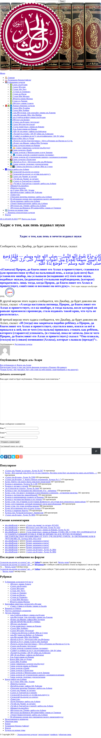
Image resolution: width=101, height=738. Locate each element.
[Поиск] (96, 451)
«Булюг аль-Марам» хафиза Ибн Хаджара (27, 619)
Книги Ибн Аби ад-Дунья (21, 659)
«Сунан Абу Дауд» (17, 591)
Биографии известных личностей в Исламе (23, 604)
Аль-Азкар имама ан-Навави (22, 657)
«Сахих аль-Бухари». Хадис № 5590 (20, 477)
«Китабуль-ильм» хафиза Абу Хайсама (26, 192)
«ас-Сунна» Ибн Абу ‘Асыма (22, 190)
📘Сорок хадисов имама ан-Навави (25, 145)
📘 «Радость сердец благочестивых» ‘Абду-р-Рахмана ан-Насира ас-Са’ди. (41, 141)
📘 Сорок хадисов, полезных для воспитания (29, 164)
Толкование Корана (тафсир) (17, 726)
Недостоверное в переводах (16, 719)
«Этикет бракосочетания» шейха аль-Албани (29, 203)
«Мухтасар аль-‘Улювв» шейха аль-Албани (28, 206)
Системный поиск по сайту (11, 446)
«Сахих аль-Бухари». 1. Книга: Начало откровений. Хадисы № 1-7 (33, 479)
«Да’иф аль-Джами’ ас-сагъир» (23, 704)
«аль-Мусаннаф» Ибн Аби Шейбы (24, 637)
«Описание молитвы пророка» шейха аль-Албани (31, 197)
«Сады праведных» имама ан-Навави (25, 626)
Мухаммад (39, 565)
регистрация (43, 734)
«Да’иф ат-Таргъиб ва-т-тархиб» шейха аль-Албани (31, 706)
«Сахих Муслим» (17, 588)
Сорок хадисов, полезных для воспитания (27, 677)
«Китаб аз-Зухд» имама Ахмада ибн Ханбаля (29, 642)
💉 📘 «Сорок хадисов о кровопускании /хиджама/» (32, 155)
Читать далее (63, 562)
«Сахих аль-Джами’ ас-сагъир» (23, 690)
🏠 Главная (10, 78)
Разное (8, 724)
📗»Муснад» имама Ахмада (22, 103)
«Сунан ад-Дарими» (18, 593)
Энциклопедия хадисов (10, 69)
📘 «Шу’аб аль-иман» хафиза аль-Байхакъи (28, 131)
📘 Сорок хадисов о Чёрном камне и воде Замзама (31, 152)
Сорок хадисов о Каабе (19, 668)
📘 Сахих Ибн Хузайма (20, 108)
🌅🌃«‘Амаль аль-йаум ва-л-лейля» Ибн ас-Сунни (31, 166)
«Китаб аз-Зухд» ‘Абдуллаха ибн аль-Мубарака (29, 639)
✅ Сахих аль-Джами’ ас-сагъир (23, 176)
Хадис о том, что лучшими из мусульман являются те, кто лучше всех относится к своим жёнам (45, 502)
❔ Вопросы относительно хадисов (20, 213)
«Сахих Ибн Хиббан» (19, 628)
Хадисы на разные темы (15, 730)
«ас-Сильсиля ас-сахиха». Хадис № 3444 (22, 488)
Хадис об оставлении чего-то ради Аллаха (23, 508)
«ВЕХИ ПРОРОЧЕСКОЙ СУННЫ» (25, 622)
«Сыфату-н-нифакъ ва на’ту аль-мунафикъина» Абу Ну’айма (35, 650)
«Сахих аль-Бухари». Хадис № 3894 (20, 515)
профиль (54, 734)
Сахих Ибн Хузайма (18, 662)
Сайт (2, 437)
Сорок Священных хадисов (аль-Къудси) (27, 664)
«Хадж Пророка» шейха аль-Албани (25, 701)
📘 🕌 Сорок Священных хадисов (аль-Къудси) (30, 148)
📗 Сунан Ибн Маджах (20, 96)
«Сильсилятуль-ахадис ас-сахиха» (24, 697)
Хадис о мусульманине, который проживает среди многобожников (33, 504)
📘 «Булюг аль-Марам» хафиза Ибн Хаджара (29, 143)
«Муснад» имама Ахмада (20, 584)
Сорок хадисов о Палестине (21, 670)
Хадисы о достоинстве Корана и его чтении (23, 499)
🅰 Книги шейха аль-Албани (17, 169)
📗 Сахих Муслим (17, 87)
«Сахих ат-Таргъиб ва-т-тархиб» (23, 693)
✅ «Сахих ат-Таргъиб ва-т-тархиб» (25, 181)
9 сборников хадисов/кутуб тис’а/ (19, 582)
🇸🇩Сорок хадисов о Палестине (23, 159)
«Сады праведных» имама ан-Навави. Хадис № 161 (47, 530)
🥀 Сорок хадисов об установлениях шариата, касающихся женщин (38, 157)
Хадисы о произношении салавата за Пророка (24, 497)
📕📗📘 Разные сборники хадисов (20, 106)
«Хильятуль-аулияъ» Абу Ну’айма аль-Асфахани (30, 653)
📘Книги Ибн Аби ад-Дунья (22, 138)
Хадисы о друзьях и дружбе (16, 486)
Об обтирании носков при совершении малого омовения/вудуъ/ (36, 199)
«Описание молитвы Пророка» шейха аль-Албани (31, 688)
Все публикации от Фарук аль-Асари (15, 365)
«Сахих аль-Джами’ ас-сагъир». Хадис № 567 (24, 471)
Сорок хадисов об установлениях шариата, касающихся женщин (37, 675)
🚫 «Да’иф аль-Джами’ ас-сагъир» (24, 179)
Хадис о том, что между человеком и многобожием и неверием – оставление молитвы (41, 493)
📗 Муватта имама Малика (21, 99)
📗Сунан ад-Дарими (18, 101)
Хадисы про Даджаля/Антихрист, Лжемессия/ (24, 513)
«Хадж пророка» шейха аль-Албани (25, 201)
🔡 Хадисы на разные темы (16, 210)
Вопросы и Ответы (13, 608)
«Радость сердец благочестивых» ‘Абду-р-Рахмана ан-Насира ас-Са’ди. (40, 644)
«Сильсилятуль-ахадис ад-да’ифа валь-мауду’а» (30, 695)
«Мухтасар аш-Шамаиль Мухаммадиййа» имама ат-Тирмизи (35, 208)
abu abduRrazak (11, 525)
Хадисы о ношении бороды (16, 510)
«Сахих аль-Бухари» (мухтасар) (23, 646)
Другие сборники (12, 613)
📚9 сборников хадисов (15, 82)
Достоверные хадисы (23, 344)
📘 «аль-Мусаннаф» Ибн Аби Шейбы (26, 115)
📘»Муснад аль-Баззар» (20, 120)
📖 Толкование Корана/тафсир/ (18, 80)
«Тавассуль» (15, 195)
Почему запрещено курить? (37, 541)
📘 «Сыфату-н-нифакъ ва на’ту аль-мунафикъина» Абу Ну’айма (37, 136)
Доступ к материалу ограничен (18, 611)
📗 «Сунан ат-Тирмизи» (20, 92)
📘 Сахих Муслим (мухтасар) (22, 124)
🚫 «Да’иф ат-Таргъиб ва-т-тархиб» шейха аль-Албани (33, 183)
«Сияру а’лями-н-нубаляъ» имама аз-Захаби (28, 606)
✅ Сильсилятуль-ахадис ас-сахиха (24, 172)
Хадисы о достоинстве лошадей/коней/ (21, 495)
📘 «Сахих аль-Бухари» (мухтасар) (24, 122)
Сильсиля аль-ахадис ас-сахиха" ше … (16, 562)
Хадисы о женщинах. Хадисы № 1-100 (21, 484)
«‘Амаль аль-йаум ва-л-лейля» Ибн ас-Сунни (29, 633)
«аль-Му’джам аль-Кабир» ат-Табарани (26, 635)
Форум (8, 215)
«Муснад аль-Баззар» (18, 624)
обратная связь (65, 734)
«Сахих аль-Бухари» (18, 586)
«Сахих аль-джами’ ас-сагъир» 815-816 (42, 525)
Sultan (37, 562)
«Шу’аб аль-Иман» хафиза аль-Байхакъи (27, 655)
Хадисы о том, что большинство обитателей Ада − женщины (30, 491)
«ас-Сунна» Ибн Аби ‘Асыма (22, 682)
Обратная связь (11, 721)
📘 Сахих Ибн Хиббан (19, 110)
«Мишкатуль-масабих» (19, 186)
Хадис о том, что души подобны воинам (22, 506)
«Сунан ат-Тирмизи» (19, 597)
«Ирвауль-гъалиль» (18, 188)
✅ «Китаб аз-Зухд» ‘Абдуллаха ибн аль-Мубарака (31, 162)
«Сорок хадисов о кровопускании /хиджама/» (29, 648)
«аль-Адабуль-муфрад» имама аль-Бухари (27, 615)
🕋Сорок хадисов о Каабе (21, 150)
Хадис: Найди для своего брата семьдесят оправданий (27, 482)
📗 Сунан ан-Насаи (18, 94)
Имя (2, 428)
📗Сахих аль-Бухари (18, 85)
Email (3, 433)
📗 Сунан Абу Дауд (18, 89)
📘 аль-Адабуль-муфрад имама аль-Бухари (28, 117)
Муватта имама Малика (20, 602)
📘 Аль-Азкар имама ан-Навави (23, 129)
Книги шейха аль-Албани (16, 679)
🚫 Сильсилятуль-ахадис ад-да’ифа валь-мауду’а (30, 174)
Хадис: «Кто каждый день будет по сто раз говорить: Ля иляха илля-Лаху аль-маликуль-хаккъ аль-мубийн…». (51, 473)
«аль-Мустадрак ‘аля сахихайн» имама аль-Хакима (31, 617)
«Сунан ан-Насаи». (18, 595)
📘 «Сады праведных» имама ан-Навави (27, 127)
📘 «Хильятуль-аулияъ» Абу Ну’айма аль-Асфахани (31, 134)
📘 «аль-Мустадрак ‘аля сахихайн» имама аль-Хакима (33, 113)
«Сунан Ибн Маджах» (19, 600)
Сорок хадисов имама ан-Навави (24, 666)
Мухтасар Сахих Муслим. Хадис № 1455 (43, 527)
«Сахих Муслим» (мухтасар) (22, 631)
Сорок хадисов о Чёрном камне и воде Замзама (30, 673)
